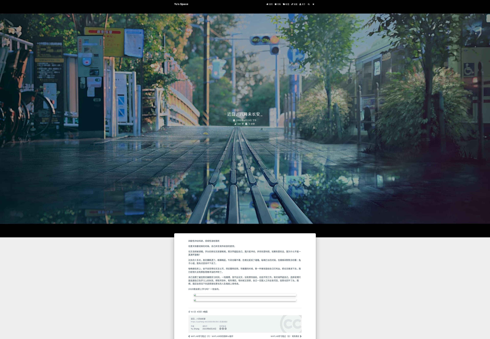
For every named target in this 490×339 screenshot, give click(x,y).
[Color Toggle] (313, 4)
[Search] (309, 4)
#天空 (199, 312)
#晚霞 (205, 312)
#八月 (193, 312)
